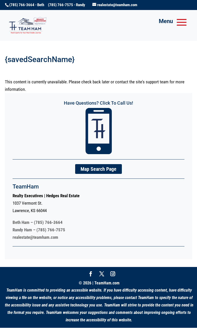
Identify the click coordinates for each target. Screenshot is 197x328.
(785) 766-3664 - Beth (28, 5)
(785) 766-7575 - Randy (66, 5)
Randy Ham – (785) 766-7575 (39, 229)
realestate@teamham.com (35, 237)
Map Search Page (98, 169)
